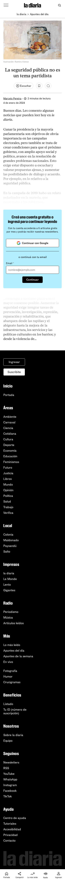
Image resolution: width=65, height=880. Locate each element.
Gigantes (9, 590)
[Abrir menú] (6, 5)
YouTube (8, 774)
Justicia (8, 473)
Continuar (32, 279)
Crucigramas (11, 682)
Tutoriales (9, 823)
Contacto (9, 840)
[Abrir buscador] (59, 5)
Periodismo (10, 612)
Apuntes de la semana (18, 656)
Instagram (10, 785)
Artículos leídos (13, 623)
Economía (9, 450)
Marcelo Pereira (12, 98)
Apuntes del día (39, 14)
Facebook (10, 791)
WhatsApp (10, 779)
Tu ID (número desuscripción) (14, 711)
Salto (6, 551)
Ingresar (14, 362)
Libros (7, 479)
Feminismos (11, 462)
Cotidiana (9, 434)
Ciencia (8, 428)
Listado (8, 704)
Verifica (8, 513)
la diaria (21, 14)
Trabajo (8, 507)
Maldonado (11, 540)
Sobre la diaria (13, 735)
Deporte (8, 445)
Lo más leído (11, 645)
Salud (7, 501)
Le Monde (10, 579)
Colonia (8, 534)
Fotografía (10, 671)
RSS (6, 768)
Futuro (7, 467)
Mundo (8, 484)
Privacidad (10, 835)
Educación (10, 456)
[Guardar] (39, 86)
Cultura (8, 439)
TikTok (7, 796)
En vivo (8, 662)
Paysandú (9, 546)
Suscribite (14, 372)
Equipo (7, 741)
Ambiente (9, 417)
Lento (7, 584)
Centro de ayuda (14, 818)
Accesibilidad (12, 829)
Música (8, 617)
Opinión (8, 490)
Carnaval (9, 422)
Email (10, 263)
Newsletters (11, 762)
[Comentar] (48, 86)
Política (8, 496)
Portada (8, 395)
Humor (7, 676)
